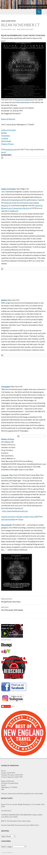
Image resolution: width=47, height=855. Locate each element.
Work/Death (6, 141)
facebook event (11, 149)
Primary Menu (44, 12)
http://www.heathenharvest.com (15, 511)
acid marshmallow (8, 519)
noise (3, 21)
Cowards (4, 138)
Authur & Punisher (8, 130)
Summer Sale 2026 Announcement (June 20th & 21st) (20, 825)
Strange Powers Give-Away (10, 600)
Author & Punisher (8, 189)
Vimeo (20, 519)
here (3, 152)
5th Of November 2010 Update (12, 608)
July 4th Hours (6, 811)
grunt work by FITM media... (7, 852)
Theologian (5, 135)
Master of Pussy (7, 144)
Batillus (4, 133)
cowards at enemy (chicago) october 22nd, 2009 (19, 516)
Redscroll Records (26, 29)
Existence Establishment (24, 99)
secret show (11, 21)
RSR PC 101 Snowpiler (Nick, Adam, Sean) (16, 821)
